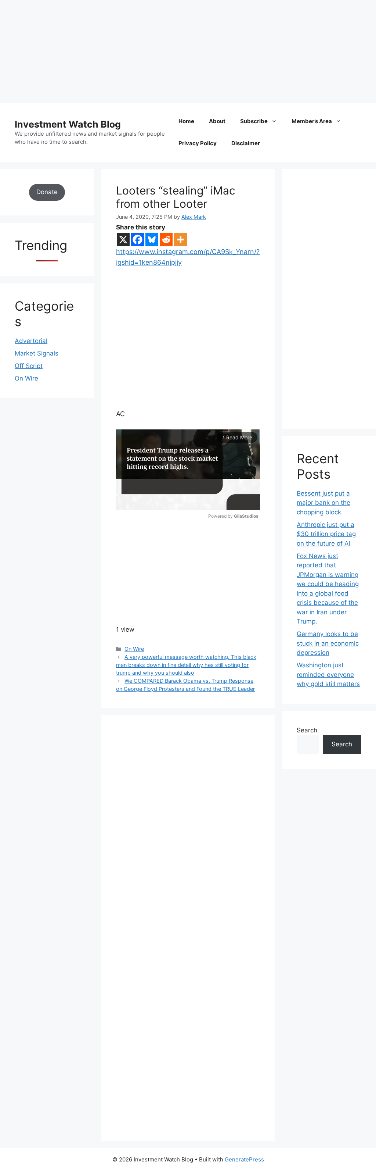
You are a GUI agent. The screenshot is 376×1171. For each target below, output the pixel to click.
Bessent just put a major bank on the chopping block (323, 503)
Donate (47, 192)
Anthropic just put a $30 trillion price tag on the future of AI (326, 534)
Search (307, 730)
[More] (180, 239)
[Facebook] (137, 239)
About (217, 121)
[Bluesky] (151, 239)
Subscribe (254, 121)
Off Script (29, 365)
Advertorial (31, 340)
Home (186, 121)
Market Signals (36, 353)
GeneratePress (244, 1159)
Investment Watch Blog (68, 124)
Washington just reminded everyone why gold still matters (328, 674)
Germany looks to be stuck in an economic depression (328, 643)
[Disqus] (188, 831)
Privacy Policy (197, 143)
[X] (123, 239)
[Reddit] (166, 239)
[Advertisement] (188, 51)
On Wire (134, 649)
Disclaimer (245, 143)
